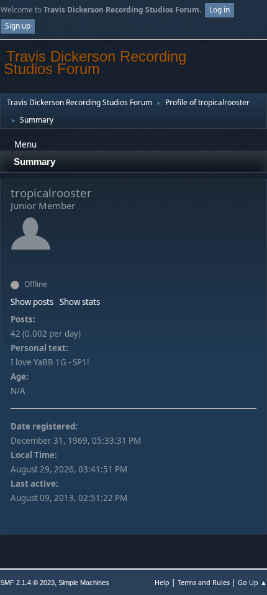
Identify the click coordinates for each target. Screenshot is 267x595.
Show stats (80, 301)
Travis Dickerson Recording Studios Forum (95, 62)
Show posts (32, 301)
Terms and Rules (204, 582)
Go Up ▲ (252, 582)
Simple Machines (83, 582)
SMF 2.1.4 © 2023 (27, 582)
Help (162, 582)
